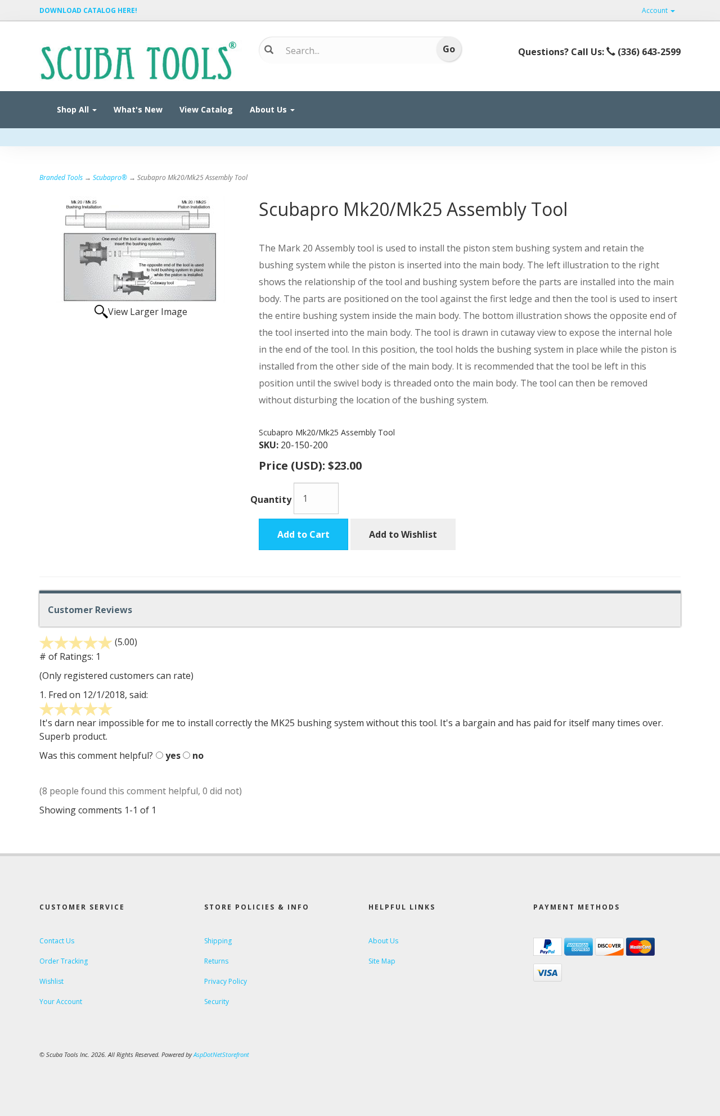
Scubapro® (110, 177)
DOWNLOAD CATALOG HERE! (88, 10)
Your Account (60, 1001)
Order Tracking (63, 961)
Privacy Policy (225, 981)
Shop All (74, 109)
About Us (269, 109)
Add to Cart (303, 534)
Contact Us (56, 941)
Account (655, 10)
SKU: (270, 445)
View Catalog (206, 109)
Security (216, 1001)
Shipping (218, 941)
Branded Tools (61, 177)
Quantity (270, 499)
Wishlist (51, 981)
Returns (216, 961)
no (198, 755)
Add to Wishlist (403, 534)
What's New (138, 109)
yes (173, 755)
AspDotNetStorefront (221, 1054)
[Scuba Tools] (140, 60)
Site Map (381, 961)
